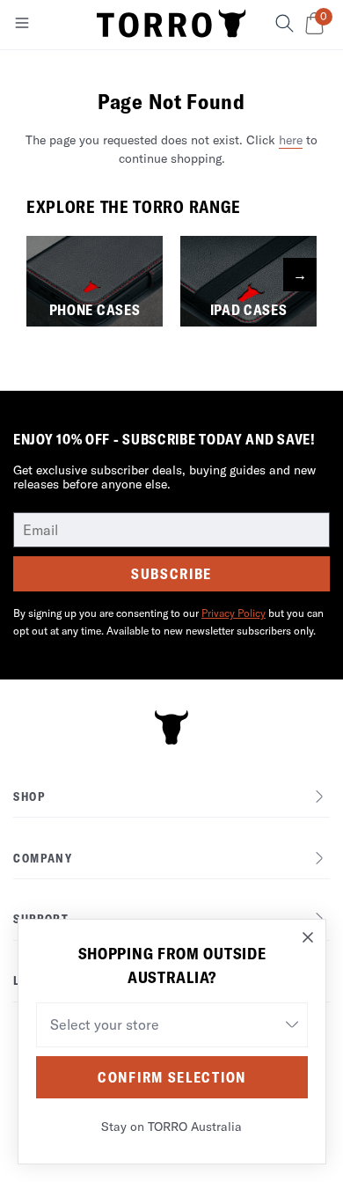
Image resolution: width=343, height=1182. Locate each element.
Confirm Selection (172, 1077)
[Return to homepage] (171, 24)
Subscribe (171, 574)
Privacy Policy (233, 613)
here (291, 140)
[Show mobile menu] (22, 26)
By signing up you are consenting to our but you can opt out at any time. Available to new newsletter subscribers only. (168, 621)
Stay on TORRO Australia (171, 1126)
